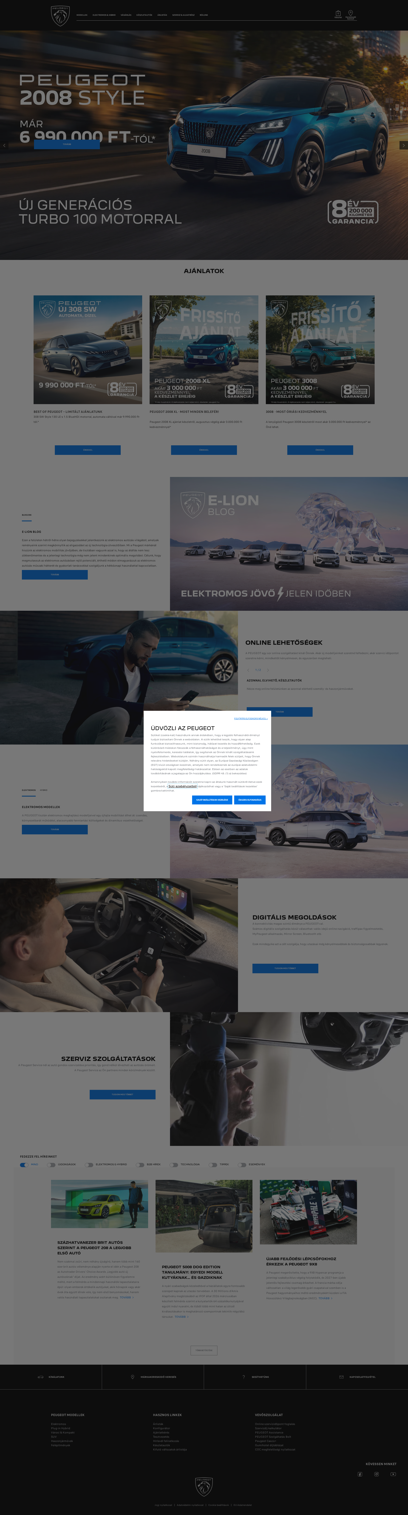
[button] (251, 719)
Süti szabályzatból (183, 786)
